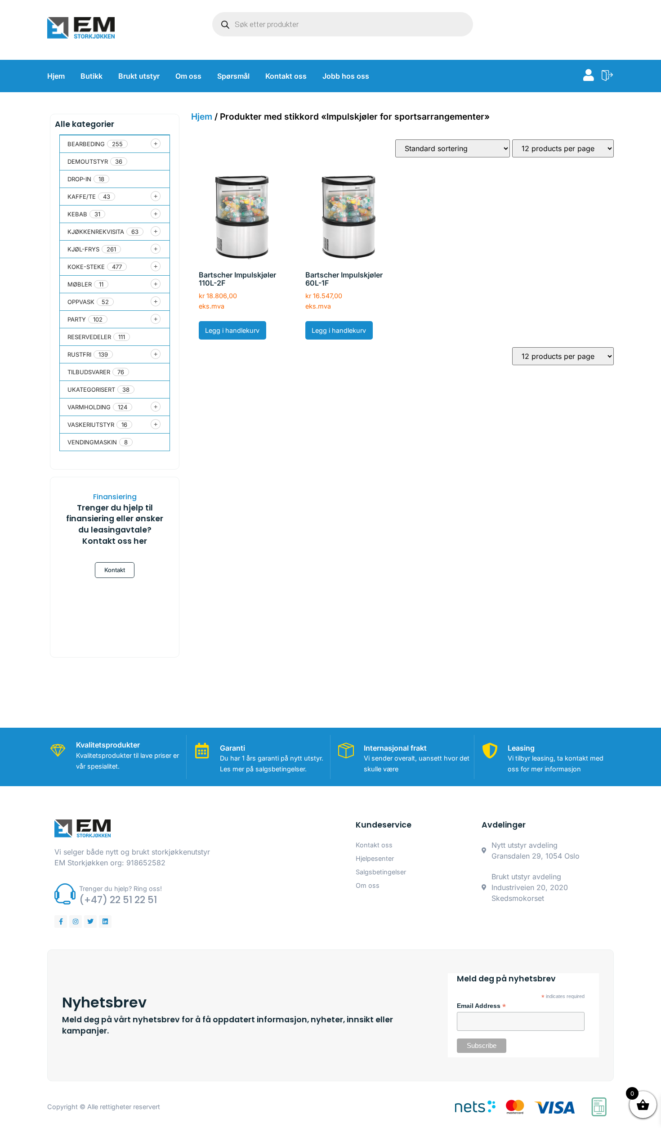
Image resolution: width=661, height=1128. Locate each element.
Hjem (56, 76)
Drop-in (79, 179)
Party (76, 319)
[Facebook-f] (60, 921)
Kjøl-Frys (83, 249)
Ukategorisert (91, 389)
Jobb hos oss (345, 76)
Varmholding (89, 407)
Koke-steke (86, 266)
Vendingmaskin (92, 442)
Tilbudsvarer (88, 372)
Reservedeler (89, 336)
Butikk (91, 76)
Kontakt (114, 569)
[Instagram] (75, 921)
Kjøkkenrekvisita (95, 231)
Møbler (79, 284)
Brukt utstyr (139, 76)
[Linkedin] (105, 921)
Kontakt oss (286, 76)
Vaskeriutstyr (90, 424)
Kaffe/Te (81, 196)
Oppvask (80, 301)
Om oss (188, 76)
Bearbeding (86, 144)
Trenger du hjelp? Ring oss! (120, 888)
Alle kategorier (84, 124)
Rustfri (79, 354)
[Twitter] (90, 921)
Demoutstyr (87, 161)
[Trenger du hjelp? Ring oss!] (65, 893)
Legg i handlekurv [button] (232, 330)
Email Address (481, 1006)
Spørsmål (233, 76)
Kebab (77, 214)
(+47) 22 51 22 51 (118, 899)
